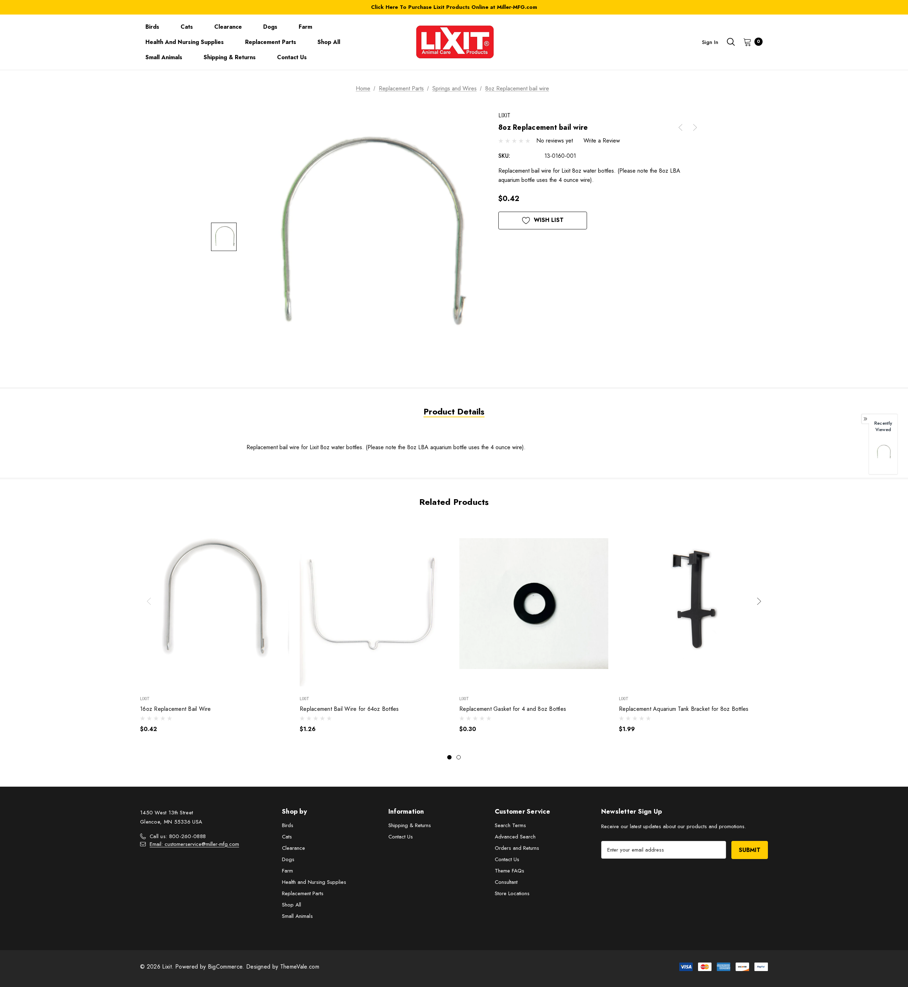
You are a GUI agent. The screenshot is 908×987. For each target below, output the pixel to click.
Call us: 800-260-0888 (178, 836)
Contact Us (400, 837)
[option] (883, 455)
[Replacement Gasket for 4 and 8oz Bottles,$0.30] (533, 603)
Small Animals (297, 916)
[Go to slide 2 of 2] (458, 757)
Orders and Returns (517, 848)
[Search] (730, 41)
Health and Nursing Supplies (314, 882)
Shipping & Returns (409, 825)
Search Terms (510, 825)
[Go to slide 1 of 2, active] (449, 757)
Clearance (293, 848)
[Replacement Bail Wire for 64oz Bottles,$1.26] (374, 603)
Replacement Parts (302, 893)
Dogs (288, 859)
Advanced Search (515, 837)
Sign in (710, 42)
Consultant (506, 882)
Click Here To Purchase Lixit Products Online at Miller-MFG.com (454, 7)
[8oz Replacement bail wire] (883, 451)
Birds (287, 825)
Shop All (291, 905)
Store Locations (512, 893)
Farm (287, 871)
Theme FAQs (509, 871)
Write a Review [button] (601, 140)
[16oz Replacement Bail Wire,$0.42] (214, 603)
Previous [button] (149, 601)
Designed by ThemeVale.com (282, 967)
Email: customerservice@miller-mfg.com (194, 844)
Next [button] (759, 601)
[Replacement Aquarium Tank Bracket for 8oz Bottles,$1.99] (693, 603)
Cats (287, 837)
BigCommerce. (227, 967)
